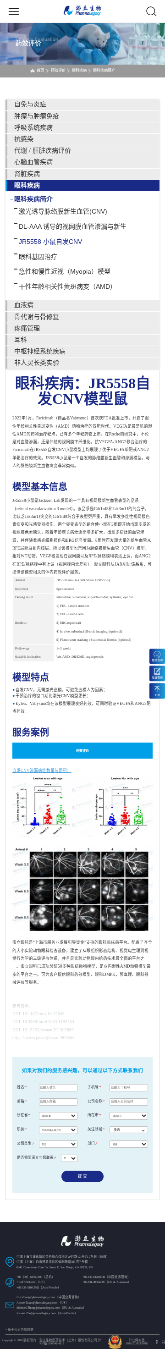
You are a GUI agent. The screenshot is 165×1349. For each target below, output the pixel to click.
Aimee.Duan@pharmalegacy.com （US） (42, 1302)
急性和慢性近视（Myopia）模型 (64, 271)
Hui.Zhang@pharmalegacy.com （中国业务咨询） (48, 1297)
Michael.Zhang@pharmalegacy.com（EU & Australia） (51, 1307)
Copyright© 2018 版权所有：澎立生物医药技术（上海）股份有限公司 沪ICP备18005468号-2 (51, 1341)
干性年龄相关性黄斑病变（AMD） (67, 286)
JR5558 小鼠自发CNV (50, 241)
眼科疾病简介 (33, 199)
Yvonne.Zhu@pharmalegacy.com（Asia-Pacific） (47, 1313)
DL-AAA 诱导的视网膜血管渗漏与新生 (72, 226)
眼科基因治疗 (38, 256)
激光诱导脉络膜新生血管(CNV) (63, 211)
